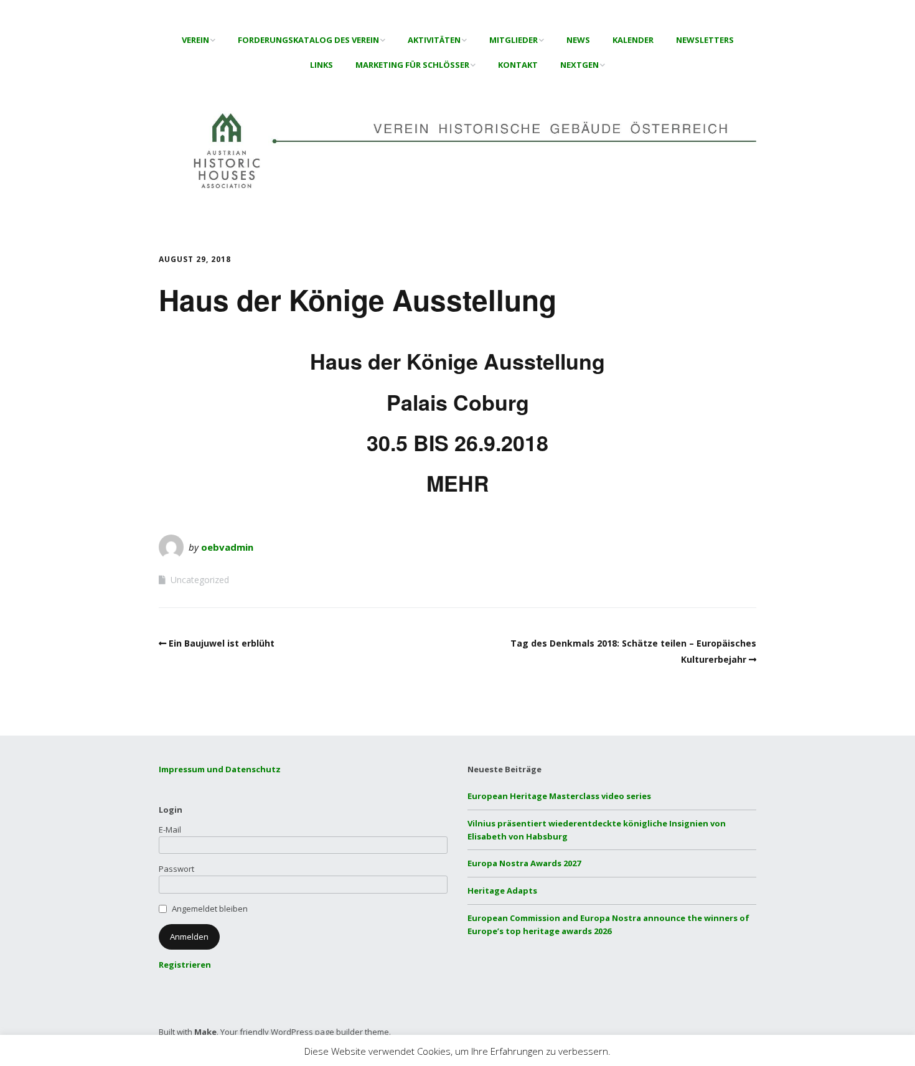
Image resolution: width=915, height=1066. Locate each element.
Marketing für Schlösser (412, 64)
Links (321, 64)
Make (205, 1031)
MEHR (457, 483)
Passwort (176, 868)
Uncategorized (200, 580)
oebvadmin (227, 547)
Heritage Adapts (502, 890)
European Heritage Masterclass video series (559, 796)
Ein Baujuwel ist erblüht (221, 643)
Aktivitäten (434, 39)
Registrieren (185, 964)
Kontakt (518, 64)
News (578, 39)
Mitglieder (513, 39)
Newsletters (705, 39)
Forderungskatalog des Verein (308, 39)
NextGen (579, 64)
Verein (195, 39)
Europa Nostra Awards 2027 (524, 863)
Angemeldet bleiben (210, 908)
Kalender (633, 39)
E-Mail (170, 829)
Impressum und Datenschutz (220, 769)
